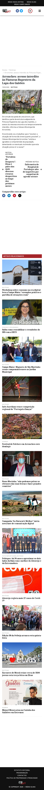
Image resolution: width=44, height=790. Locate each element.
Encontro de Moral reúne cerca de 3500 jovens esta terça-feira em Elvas (21, 674)
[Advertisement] (22, 41)
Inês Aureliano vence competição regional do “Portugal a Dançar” (18, 408)
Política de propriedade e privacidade (22, 778)
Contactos (22, 775)
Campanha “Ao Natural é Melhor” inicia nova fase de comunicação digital (20, 522)
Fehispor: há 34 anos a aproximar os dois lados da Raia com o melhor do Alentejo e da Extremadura (21, 561)
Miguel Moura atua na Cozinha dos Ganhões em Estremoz (18, 711)
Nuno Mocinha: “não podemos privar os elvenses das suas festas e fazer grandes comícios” (21, 484)
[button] (30, 11)
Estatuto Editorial (22, 770)
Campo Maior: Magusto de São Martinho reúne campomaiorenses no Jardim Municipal (21, 369)
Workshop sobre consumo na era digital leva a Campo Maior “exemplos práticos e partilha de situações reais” (21, 292)
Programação (22, 773)
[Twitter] (21, 10)
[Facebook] (17, 10)
